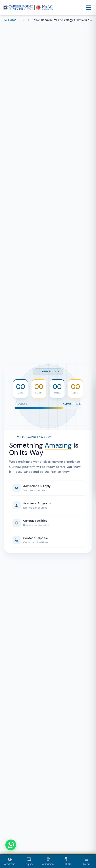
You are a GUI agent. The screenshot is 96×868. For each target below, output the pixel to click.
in (57, 417)
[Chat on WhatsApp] (10, 845)
